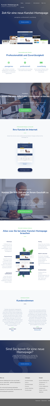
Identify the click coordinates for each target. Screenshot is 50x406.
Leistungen (27, 3)
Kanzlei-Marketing (29, 388)
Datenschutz (44, 400)
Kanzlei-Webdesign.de (9, 5)
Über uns (43, 3)
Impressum (37, 400)
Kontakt (22, 7)
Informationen (36, 3)
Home (22, 3)
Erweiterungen (28, 390)
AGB (49, 400)
